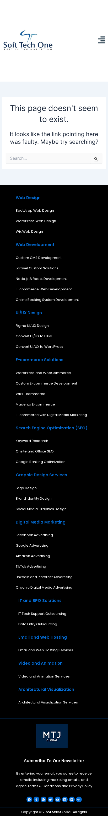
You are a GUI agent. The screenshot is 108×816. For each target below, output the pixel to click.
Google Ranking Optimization (41, 461)
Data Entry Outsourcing (37, 624)
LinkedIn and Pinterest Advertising (44, 576)
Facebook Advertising (34, 534)
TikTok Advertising (31, 566)
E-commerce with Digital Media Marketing (51, 414)
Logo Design (26, 488)
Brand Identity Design (34, 498)
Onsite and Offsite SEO (35, 451)
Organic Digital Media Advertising (44, 587)
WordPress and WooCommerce (43, 372)
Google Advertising (32, 545)
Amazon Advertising (33, 555)
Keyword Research (32, 440)
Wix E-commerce (30, 393)
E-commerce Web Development (44, 289)
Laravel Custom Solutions (37, 268)
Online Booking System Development (47, 299)
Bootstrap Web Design (35, 210)
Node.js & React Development (41, 278)
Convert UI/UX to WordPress (39, 346)
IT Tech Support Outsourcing (42, 613)
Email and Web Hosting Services (45, 650)
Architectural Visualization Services (48, 702)
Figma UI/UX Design (32, 325)
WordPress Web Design (36, 220)
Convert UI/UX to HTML (34, 336)
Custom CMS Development (39, 257)
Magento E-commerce (35, 404)
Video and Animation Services (44, 676)
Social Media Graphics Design (41, 508)
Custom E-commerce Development (46, 383)
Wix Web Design (29, 231)
